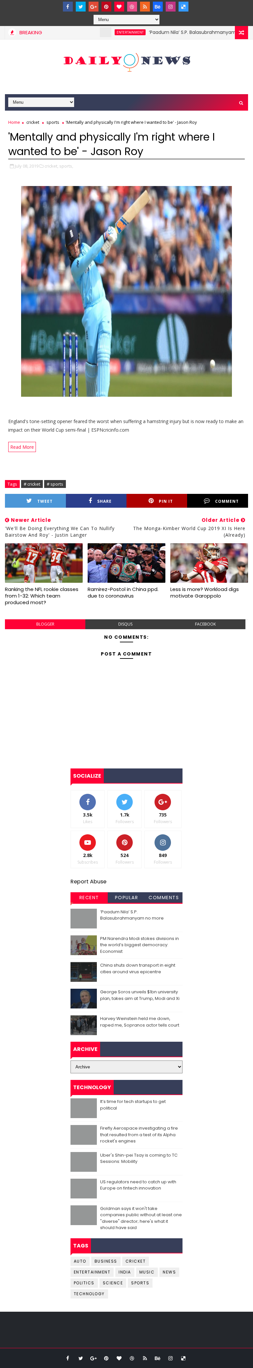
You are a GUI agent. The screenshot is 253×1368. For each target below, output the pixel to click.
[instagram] (171, 7)
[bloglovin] (119, 7)
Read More (22, 447)
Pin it (166, 501)
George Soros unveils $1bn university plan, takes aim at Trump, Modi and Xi (140, 995)
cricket (32, 122)
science (113, 1283)
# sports (55, 484)
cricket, (51, 166)
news (169, 1272)
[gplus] (93, 7)
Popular (126, 897)
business (106, 1261)
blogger (45, 624)
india (125, 1272)
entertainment (111, 32)
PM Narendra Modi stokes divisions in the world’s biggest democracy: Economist (139, 944)
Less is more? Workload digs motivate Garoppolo (204, 592)
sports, (66, 166)
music (147, 1272)
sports (52, 122)
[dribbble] (132, 7)
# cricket (32, 484)
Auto (80, 1261)
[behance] (158, 7)
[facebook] (68, 7)
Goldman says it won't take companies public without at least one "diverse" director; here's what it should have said (141, 1218)
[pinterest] (106, 7)
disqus (125, 624)
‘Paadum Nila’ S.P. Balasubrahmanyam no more (184, 32)
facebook (205, 624)
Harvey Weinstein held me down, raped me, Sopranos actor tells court (139, 1021)
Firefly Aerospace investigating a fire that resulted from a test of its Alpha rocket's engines (139, 1134)
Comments (164, 897)
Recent (89, 897)
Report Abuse (88, 881)
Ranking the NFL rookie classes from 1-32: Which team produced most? (41, 596)
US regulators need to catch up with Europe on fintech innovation (138, 1185)
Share (104, 501)
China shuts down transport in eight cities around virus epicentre (137, 968)
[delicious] (183, 7)
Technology (89, 1294)
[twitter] (81, 7)
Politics (84, 1283)
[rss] (145, 7)
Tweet (45, 501)
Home (14, 122)
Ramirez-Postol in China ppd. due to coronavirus (123, 592)
